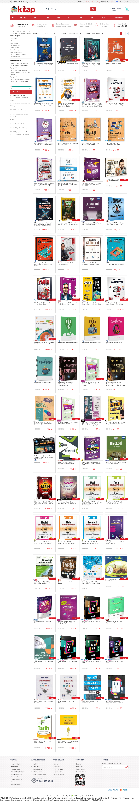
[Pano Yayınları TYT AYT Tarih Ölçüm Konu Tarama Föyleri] (116, 487)
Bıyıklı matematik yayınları (18, 54)
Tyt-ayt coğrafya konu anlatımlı (19, 65)
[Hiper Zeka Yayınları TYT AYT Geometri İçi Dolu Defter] (116, 129)
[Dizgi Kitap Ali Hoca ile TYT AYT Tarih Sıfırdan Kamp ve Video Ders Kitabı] (44, 487)
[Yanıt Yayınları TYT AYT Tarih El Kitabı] (92, 607)
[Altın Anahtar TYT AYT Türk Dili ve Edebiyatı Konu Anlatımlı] (68, 727)
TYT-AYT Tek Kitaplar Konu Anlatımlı (19, 134)
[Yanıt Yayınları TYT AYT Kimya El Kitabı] (92, 647)
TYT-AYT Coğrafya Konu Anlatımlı (19, 114)
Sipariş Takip (29, 1)
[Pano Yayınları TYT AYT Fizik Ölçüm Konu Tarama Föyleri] (68, 527)
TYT (81, 18)
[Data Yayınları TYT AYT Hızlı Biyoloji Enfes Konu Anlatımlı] (116, 607)
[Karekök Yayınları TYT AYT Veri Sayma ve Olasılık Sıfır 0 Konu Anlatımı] (92, 368)
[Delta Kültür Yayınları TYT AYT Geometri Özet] (92, 687)
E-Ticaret (77, 796)
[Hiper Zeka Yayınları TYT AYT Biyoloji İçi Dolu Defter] (92, 129)
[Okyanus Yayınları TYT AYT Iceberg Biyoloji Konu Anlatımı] (116, 447)
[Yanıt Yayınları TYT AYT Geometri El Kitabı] (68, 647)
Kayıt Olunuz (111, 1)
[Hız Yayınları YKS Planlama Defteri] (68, 49)
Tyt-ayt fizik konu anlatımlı (18, 68)
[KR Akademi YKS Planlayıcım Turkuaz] (44, 368)
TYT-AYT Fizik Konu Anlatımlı (18, 123)
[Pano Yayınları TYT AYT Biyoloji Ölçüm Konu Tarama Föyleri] (44, 527)
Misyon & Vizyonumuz (17, 777)
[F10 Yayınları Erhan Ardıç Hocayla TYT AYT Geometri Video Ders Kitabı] (116, 408)
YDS (58, 18)
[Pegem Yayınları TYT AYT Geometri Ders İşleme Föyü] (68, 447)
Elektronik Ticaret (62, 796)
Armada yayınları (15, 45)
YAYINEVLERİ (119, 18)
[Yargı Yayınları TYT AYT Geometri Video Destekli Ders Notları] (68, 288)
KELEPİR (104, 18)
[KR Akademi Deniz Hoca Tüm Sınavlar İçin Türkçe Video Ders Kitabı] (44, 248)
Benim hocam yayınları (16, 50)
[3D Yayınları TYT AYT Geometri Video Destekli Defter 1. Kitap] (116, 288)
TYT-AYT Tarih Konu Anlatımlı (18, 110)
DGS (69, 18)
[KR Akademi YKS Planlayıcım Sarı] (92, 328)
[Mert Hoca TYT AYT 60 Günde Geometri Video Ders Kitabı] (116, 208)
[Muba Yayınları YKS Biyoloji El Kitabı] (44, 607)
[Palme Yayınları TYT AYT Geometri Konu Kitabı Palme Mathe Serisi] (92, 567)
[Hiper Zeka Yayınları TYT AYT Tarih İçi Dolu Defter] (68, 129)
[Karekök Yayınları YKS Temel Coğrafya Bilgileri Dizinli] (68, 607)
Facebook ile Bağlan (123, 1)
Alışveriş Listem (58, 771)
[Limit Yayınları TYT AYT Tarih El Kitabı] (68, 687)
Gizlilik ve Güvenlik (16, 774)
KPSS (35, 18)
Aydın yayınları (14, 47)
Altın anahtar (14, 43)
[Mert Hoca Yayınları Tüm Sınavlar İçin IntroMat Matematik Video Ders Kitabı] (92, 168)
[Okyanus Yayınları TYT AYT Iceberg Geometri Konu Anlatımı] (92, 208)
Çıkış (93, 1)
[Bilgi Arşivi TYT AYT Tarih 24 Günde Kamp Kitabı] (44, 288)
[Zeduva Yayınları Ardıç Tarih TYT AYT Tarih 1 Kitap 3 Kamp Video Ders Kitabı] (68, 168)
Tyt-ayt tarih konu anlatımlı (18, 77)
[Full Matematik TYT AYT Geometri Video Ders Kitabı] (68, 248)
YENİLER (23, 18)
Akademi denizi (14, 41)
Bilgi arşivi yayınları (16, 52)
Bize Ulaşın (14, 782)
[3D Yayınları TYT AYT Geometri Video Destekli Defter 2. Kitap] (116, 89)
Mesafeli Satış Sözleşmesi (18, 771)
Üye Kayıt (56, 764)
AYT (92, 18)
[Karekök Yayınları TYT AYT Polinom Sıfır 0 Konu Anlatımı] (68, 408)
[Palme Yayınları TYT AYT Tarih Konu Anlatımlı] (44, 727)
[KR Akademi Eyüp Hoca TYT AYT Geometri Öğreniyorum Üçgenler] (44, 89)
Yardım (37, 1)
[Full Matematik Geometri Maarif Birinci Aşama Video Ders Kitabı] (44, 49)
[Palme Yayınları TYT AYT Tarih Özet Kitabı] (116, 566)
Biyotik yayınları (15, 56)
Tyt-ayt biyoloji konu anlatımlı (19, 63)
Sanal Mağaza (51, 796)
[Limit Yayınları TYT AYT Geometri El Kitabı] (44, 687)
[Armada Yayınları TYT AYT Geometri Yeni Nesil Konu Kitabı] (92, 288)
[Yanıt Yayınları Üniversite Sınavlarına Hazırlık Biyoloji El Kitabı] (116, 687)
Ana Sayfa (12, 31)
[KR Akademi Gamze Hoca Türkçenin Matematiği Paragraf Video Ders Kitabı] (68, 368)
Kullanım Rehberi (16, 769)
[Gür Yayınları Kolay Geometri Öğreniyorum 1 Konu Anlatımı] (68, 487)
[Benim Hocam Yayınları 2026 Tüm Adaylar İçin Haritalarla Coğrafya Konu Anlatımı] (116, 167)
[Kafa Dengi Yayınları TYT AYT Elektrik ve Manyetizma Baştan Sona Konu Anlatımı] (44, 408)
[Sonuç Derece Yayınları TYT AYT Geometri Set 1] (116, 527)
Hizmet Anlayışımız (16, 779)
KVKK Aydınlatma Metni (39, 774)
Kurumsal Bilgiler (16, 764)
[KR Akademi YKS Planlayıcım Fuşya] (116, 328)
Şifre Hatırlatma (58, 769)
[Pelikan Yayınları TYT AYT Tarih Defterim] (68, 567)
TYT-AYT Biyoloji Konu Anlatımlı (18, 132)
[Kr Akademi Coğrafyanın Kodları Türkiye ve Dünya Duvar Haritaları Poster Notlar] (44, 444)
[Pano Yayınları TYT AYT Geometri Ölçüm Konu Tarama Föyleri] (92, 527)
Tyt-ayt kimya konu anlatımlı (18, 70)
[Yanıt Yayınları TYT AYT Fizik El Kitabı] (116, 647)
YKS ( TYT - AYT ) (21, 31)
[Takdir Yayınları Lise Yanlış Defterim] (116, 49)
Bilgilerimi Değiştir (59, 774)
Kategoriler (15, 91)
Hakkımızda (14, 766)
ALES (47, 18)
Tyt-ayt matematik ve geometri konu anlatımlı (20, 73)
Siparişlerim (35, 764)
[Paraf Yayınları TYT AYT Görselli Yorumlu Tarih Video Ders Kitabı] (44, 129)
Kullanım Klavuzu (37, 771)
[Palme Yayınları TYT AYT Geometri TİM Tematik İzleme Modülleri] (44, 328)
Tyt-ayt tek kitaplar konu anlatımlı (20, 79)
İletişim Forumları (16, 784)
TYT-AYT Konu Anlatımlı (25, 33)
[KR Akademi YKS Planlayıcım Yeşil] (68, 328)
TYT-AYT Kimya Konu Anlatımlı (18, 128)
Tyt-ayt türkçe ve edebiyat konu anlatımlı (19, 82)
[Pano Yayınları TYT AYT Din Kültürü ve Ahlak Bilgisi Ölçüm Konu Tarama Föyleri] (92, 487)
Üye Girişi (97, 1)
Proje (72, 796)
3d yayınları (13, 38)
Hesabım (88, 1)
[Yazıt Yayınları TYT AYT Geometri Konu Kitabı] (44, 647)
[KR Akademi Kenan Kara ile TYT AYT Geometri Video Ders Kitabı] (116, 248)
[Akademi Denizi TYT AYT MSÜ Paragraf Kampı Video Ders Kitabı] (68, 208)
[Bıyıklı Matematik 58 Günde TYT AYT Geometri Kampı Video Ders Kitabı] (92, 447)
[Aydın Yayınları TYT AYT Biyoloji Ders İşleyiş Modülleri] (44, 567)
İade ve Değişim (37, 769)
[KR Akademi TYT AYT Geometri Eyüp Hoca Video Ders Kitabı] (92, 248)
